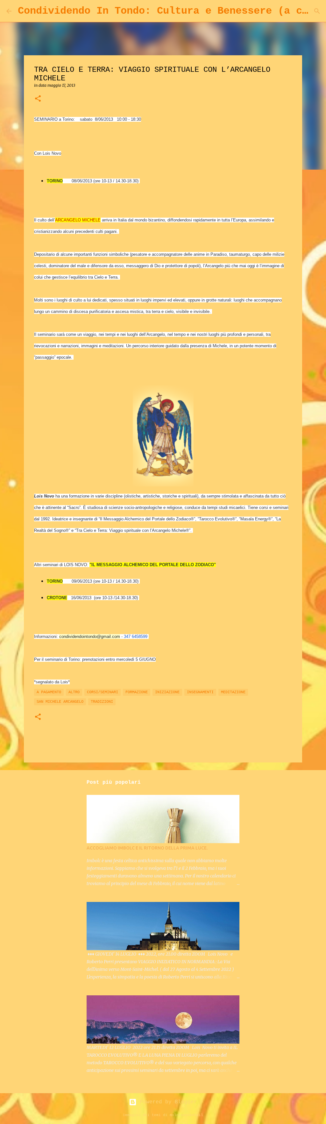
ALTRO (74, 692)
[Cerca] (317, 11)
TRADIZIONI (102, 702)
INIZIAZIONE (167, 692)
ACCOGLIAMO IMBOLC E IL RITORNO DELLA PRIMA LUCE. (147, 847)
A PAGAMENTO (49, 692)
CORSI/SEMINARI (102, 692)
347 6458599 (135, 636)
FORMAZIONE (136, 692)
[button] (38, 99)
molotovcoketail (186, 1115)
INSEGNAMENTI (200, 692)
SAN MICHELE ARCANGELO (60, 702)
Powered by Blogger (167, 1102)
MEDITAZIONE (233, 692)
